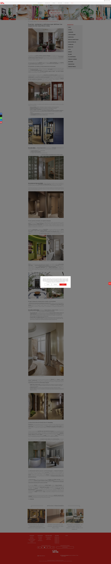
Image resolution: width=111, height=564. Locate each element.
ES (104, 0)
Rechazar (55, 284)
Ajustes (48, 284)
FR (107, 0)
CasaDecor (2, 3)
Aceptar (63, 284)
